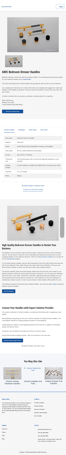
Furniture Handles (39, 402)
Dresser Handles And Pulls (12, 382)
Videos (4, 432)
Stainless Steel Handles (40, 412)
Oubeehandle (26, 79)
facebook (3, 417)
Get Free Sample (8, 291)
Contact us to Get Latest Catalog (33, 189)
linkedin (10, 417)
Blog (3, 439)
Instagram (13, 417)
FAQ (3, 435)
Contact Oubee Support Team (12, 340)
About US (4, 429)
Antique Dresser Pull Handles (33, 382)
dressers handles (47, 257)
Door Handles (38, 416)
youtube (7, 417)
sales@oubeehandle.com (45, 429)
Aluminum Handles (39, 409)
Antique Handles (38, 406)
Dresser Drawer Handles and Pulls (53, 382)
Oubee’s (55, 284)
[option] (33, 34)
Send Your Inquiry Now (12, 111)
